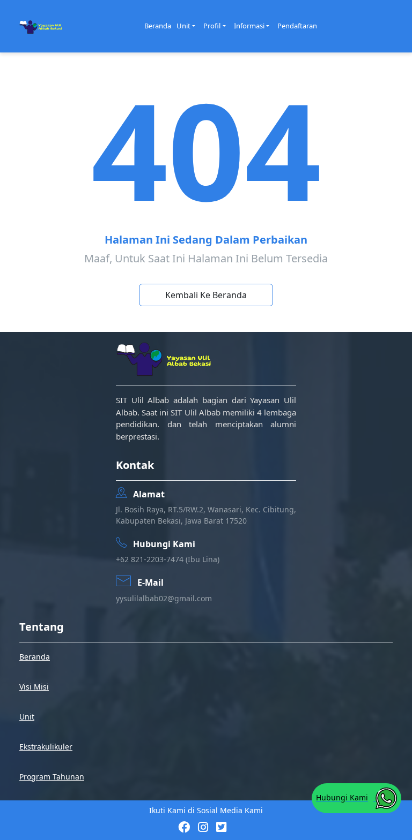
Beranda (157, 26)
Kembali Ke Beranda (206, 295)
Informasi (249, 26)
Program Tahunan (51, 776)
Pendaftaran (297, 26)
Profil (211, 26)
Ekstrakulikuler (45, 746)
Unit (183, 26)
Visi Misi (34, 687)
